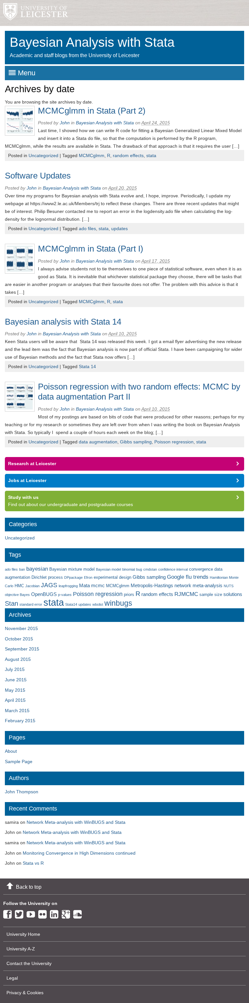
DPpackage (73, 577)
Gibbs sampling (136, 441)
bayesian (37, 569)
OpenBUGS (44, 594)
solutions (232, 594)
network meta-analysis (198, 585)
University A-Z (20, 948)
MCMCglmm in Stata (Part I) (90, 248)
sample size (210, 594)
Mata (84, 585)
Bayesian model (108, 569)
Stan (11, 603)
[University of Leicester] (34, 13)
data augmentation (98, 441)
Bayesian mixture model (72, 569)
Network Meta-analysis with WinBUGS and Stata (76, 822)
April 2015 (15, 700)
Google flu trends (187, 577)
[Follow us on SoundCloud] (79, 913)
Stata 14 (87, 366)
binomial (128, 569)
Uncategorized (43, 155)
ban (22, 569)
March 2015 (17, 710)
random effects (128, 155)
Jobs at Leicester (27, 480)
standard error (30, 604)
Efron (88, 577)
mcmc (98, 585)
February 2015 (20, 720)
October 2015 (19, 638)
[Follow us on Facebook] (9, 913)
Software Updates (38, 175)
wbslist (97, 604)
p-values (65, 595)
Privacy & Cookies (24, 992)
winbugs (118, 603)
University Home (23, 934)
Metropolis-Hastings (152, 585)
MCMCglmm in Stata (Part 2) (92, 110)
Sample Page (18, 761)
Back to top (29, 887)
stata (151, 155)
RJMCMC (186, 594)
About (11, 751)
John (65, 122)
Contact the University (29, 963)
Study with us (23, 497)
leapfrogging (68, 586)
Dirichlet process (47, 577)
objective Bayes (17, 595)
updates (119, 228)
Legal (12, 978)
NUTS (228, 586)
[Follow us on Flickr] (44, 913)
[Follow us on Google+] (67, 913)
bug (139, 569)
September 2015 (22, 648)
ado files (87, 228)
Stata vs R (33, 863)
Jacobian (32, 586)
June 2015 (16, 679)
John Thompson (21, 791)
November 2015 (21, 628)
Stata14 (71, 604)
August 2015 (18, 659)
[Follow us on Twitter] (21, 913)
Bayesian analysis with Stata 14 (63, 321)
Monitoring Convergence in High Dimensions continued (79, 853)
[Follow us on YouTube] (32, 913)
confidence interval (173, 569)
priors (129, 594)
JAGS (49, 585)
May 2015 (15, 690)
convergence (201, 569)
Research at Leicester (32, 463)
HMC (19, 585)
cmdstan (150, 569)
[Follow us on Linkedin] (56, 913)
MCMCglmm (91, 155)
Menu (26, 73)
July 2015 (15, 669)
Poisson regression (174, 441)
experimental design (112, 577)
